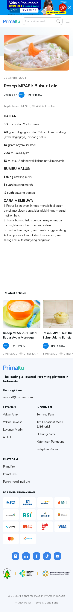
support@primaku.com (18, 397)
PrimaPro (9, 466)
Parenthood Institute (16, 481)
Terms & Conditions (46, 602)
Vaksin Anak (10, 414)
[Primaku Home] (11, 21)
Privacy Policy (23, 602)
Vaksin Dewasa (12, 422)
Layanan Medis (13, 429)
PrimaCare (10, 474)
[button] (15, 556)
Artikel (7, 437)
